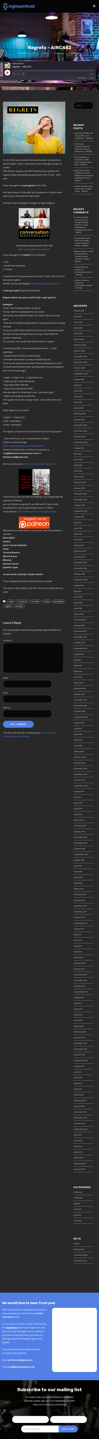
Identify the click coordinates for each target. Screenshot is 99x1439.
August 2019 (79, 791)
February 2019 (80, 826)
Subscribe (82, 78)
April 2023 (78, 539)
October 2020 (80, 711)
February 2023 (80, 551)
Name (6, 678)
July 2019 (78, 797)
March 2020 (79, 751)
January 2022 (80, 625)
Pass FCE (78, 1209)
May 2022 (78, 602)
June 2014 (78, 1140)
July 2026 (78, 316)
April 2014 (78, 1152)
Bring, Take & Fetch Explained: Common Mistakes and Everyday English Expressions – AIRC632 (84, 175)
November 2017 (81, 912)
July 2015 (78, 1072)
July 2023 (78, 522)
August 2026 (79, 310)
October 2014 (80, 1123)
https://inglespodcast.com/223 (46, 283)
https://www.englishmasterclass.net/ (34, 249)
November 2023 (81, 499)
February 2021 (80, 688)
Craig (45, 53)
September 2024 (81, 442)
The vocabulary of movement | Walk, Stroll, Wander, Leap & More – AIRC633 (83, 161)
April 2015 (78, 1089)
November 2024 (81, 431)
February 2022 (80, 620)
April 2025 (78, 402)
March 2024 (79, 477)
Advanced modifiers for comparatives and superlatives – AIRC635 (84, 135)
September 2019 (81, 786)
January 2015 (80, 1106)
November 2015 (81, 1049)
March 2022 (79, 614)
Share (91, 78)
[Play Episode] (7, 72)
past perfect (58, 601)
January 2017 (80, 969)
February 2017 (80, 963)
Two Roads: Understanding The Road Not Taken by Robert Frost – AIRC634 (83, 148)
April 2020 (78, 745)
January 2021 (80, 694)
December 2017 (81, 906)
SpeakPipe (12, 1327)
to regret (19, 606)
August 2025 (79, 379)
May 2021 (78, 671)
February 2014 (80, 1163)
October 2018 (80, 848)
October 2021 (80, 642)
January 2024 (80, 488)
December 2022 (81, 562)
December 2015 (81, 1043)
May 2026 (78, 328)
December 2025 (81, 356)
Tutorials (78, 1220)
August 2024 (79, 448)
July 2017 (78, 934)
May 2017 (78, 946)
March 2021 (79, 683)
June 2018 (78, 871)
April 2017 (78, 952)
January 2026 (80, 351)
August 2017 (79, 929)
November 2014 (81, 1118)
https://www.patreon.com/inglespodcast (37, 511)
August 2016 (79, 997)
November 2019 (81, 774)
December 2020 (81, 700)
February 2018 (80, 894)
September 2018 (81, 854)
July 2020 (78, 728)
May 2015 (78, 1083)
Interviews (79, 1198)
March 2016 (79, 1026)
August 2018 (79, 860)
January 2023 (80, 557)
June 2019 (78, 803)
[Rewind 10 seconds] (14, 73)
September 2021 (81, 648)
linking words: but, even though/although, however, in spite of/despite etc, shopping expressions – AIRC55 (83, 224)
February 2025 (80, 413)
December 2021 (81, 631)
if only (46, 601)
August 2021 (79, 654)
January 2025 (80, 419)
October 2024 (80, 436)
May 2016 (78, 1015)
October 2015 (80, 1055)
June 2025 (78, 391)
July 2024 (78, 454)
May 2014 (78, 1146)
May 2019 (78, 808)
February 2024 (80, 482)
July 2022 (78, 591)
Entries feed (79, 1249)
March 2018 (79, 889)
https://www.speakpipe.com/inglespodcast (23, 446)
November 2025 (81, 362)
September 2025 (81, 373)
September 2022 (81, 580)
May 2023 (78, 534)
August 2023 (79, 517)
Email (6, 692)
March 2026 (79, 339)
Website (6, 707)
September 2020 (81, 717)
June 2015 (78, 1077)
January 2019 (80, 831)
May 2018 (78, 877)
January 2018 (80, 900)
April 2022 (78, 608)
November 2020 (81, 705)
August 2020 (79, 723)
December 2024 (81, 425)
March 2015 (79, 1095)
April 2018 (78, 883)
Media (77, 1203)
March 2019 (79, 820)
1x (19, 74)
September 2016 (81, 992)
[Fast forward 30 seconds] (23, 73)
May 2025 (78, 396)
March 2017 (79, 957)
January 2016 (80, 1037)
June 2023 (78, 528)
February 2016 (80, 1032)
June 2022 (78, 597)
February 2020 (80, 757)
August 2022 (79, 585)
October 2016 (80, 986)
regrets (8, 606)
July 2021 (78, 660)
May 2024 (78, 465)
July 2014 (78, 1135)
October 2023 (80, 505)
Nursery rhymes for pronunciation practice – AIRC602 (83, 271)
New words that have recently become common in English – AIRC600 (82, 242)
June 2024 (78, 459)
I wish (11, 601)
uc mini (77, 217)
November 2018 (81, 843)
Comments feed (81, 1255)
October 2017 (80, 917)
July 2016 (78, 1003)
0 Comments (75, 53)
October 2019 (80, 780)
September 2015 (81, 1060)
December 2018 (81, 837)
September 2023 (81, 511)
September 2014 (81, 1129)
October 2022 (80, 574)
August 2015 (79, 1066)
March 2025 (79, 408)
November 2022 (81, 568)
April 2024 (78, 471)
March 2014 (79, 1158)
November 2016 (81, 980)
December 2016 (81, 974)
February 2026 (80, 345)
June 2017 (78, 940)
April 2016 (78, 1020)
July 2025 (78, 385)
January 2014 (80, 1169)
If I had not (22, 601)
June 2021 (78, 665)
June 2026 (78, 322)
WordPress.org (80, 1261)
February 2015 (80, 1100)
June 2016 (78, 1009)
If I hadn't (35, 601)
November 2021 (81, 637)
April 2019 (78, 814)
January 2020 (80, 763)
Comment (8, 640)
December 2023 (81, 494)
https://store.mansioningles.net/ (39, 464)
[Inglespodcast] (19, 6)
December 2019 (81, 768)
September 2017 (81, 923)
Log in (77, 1243)
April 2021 (78, 677)
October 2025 (80, 368)
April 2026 (78, 333)
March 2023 (79, 545)
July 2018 (78, 866)
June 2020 (78, 734)
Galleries (78, 1192)
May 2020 (78, 740)
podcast (58, 53)
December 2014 (81, 1112)
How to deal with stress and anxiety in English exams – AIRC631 (84, 188)
